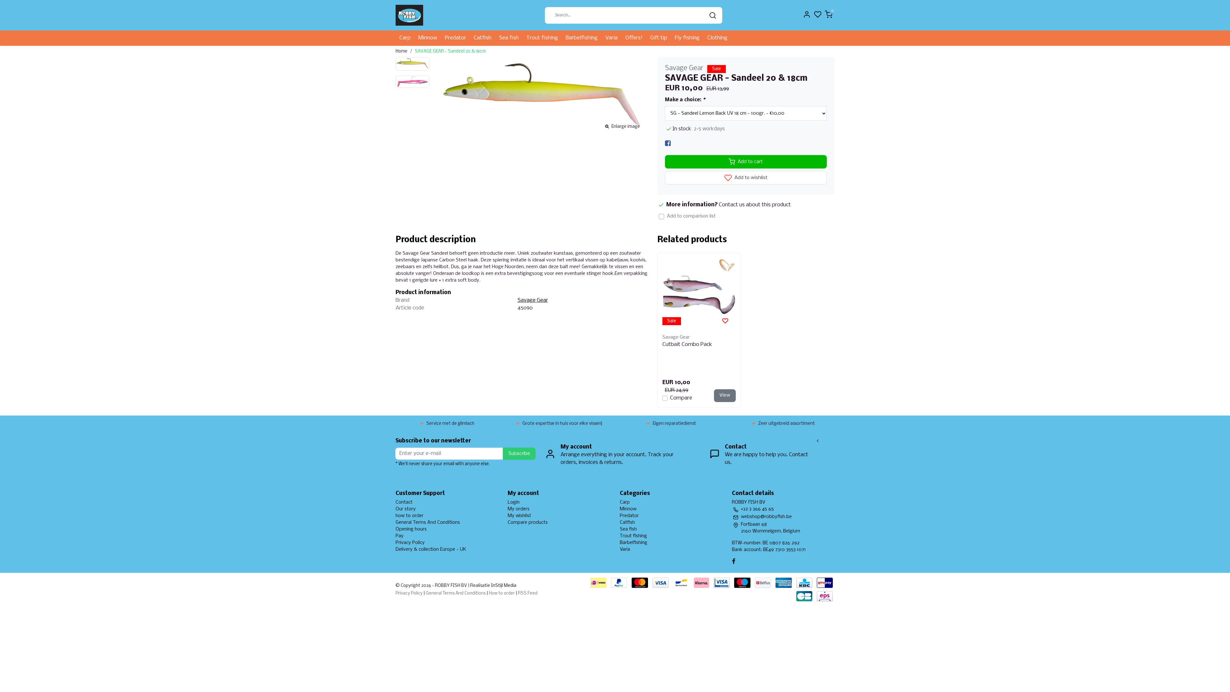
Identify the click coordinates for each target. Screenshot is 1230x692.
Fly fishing (687, 38)
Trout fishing (542, 38)
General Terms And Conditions (428, 522)
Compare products (528, 522)
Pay (400, 536)
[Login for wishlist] (725, 321)
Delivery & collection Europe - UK (431, 549)
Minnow (427, 38)
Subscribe (519, 453)
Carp (405, 38)
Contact (404, 502)
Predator (455, 38)
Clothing (717, 38)
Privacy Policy (410, 542)
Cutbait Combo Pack (687, 345)
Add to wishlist (750, 178)
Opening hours (411, 529)
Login (514, 502)
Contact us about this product (755, 205)
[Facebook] (668, 143)
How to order (502, 593)
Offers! (634, 38)
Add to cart (750, 161)
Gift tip (658, 38)
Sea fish (509, 38)
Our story (406, 509)
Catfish (482, 38)
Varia (611, 38)
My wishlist (519, 515)
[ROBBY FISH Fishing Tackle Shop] (409, 15)
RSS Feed (527, 593)
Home (401, 51)
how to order (409, 515)
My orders (518, 509)
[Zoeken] (712, 15)
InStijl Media (503, 585)
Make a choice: (685, 100)
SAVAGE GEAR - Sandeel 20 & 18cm (450, 51)
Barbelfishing (582, 38)
